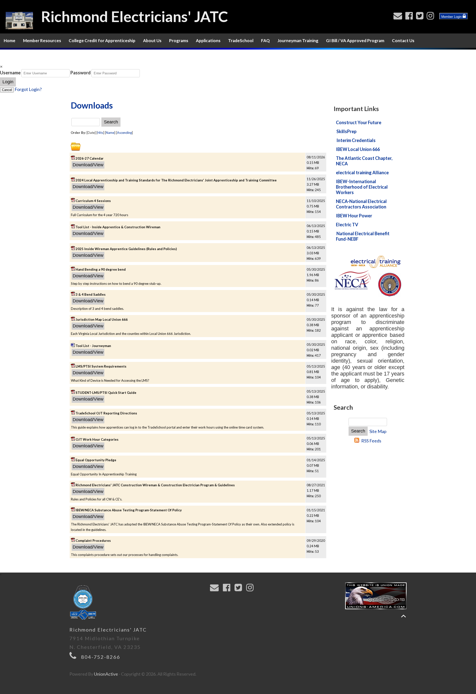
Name (110, 133)
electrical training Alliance (362, 172)
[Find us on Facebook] (410, 17)
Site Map (378, 431)
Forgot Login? (28, 89)
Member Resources (42, 40)
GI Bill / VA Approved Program (355, 40)
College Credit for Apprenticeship (102, 40)
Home (9, 40)
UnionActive (106, 674)
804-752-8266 (100, 657)
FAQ (265, 40)
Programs (178, 40)
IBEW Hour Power (354, 215)
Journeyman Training (297, 40)
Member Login (452, 17)
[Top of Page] (403, 616)
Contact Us (403, 40)
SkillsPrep (346, 131)
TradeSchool (240, 40)
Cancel (7, 90)
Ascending (124, 133)
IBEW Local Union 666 (358, 149)
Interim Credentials (356, 140)
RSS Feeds (371, 440)
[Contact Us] (398, 17)
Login (7, 81)
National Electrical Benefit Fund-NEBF (362, 236)
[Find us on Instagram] (431, 17)
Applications (208, 40)
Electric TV (347, 224)
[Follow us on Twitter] (421, 17)
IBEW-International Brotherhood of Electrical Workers (362, 187)
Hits (100, 133)
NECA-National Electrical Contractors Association (361, 204)
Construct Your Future (358, 122)
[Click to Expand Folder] (76, 146)
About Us (152, 40)
